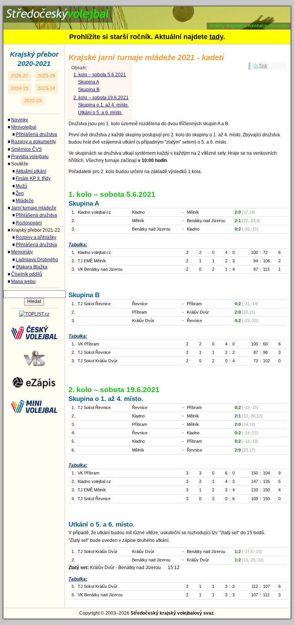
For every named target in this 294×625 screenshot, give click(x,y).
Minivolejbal (23, 127)
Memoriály (22, 252)
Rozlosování (29, 223)
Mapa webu (23, 281)
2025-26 (46, 76)
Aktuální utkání (31, 171)
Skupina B (89, 89)
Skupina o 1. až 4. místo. (103, 105)
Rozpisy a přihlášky (36, 237)
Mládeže (25, 200)
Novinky (19, 120)
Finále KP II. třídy (33, 178)
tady (216, 37)
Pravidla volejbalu (30, 156)
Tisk (263, 66)
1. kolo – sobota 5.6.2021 (100, 74)
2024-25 (19, 88)
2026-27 (19, 76)
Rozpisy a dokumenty (33, 141)
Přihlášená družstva (36, 134)
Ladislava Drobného (37, 259)
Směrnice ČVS (26, 149)
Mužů (21, 186)
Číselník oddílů (26, 274)
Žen (20, 193)
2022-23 (33, 100)
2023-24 (46, 88)
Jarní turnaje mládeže (33, 208)
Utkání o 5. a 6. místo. (100, 112)
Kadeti (23, 11)
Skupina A (88, 82)
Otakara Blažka (31, 267)
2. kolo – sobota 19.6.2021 (101, 97)
